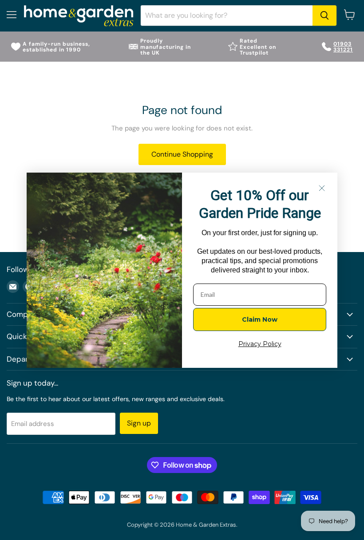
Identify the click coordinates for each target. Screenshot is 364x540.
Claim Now (259, 319)
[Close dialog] (321, 188)
